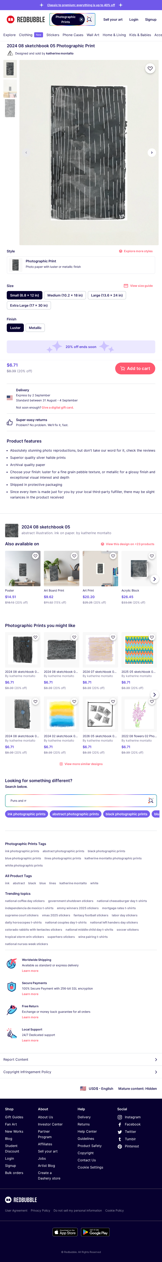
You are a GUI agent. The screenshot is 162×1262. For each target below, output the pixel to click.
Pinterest (132, 1146)
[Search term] (89, 19)
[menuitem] (9, 35)
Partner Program (45, 1134)
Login (9, 1158)
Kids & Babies (140, 35)
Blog (8, 1138)
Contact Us (87, 1160)
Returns (84, 1124)
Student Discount (12, 1148)
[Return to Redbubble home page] (26, 19)
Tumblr (130, 1139)
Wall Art (93, 35)
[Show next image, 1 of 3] (152, 152)
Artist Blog (46, 1165)
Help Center (87, 1131)
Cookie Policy (114, 1210)
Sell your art (48, 1151)
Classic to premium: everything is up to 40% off (81, 5)
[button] (81, 5)
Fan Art (11, 1124)
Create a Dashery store (49, 1175)
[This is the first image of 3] (26, 152)
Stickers (52, 35)
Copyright (86, 1153)
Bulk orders (14, 1173)
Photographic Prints (21, 844)
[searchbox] (81, 801)
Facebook (133, 1124)
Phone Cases (73, 35)
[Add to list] (150, 68)
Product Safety (90, 1146)
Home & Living (114, 35)
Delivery (84, 1117)
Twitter (130, 1131)
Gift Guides (14, 1117)
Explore (9, 35)
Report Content (15, 1059)
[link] (26, 814)
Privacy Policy (40, 1210)
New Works (14, 1131)
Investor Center (50, 1124)
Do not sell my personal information (78, 1210)
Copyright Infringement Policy (27, 1072)
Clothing (30, 35)
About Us (45, 1117)
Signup (10, 1165)
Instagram (133, 1117)
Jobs (42, 1158)
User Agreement (16, 1210)
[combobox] (72, 19)
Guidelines (86, 1138)
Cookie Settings (90, 1167)
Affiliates (45, 1144)
